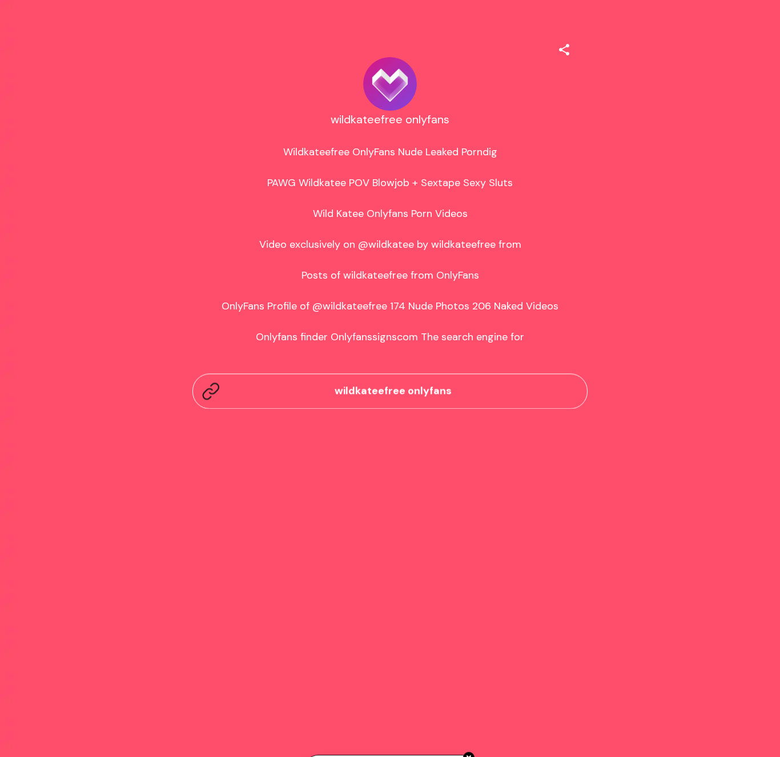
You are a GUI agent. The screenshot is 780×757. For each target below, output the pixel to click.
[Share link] (564, 48)
